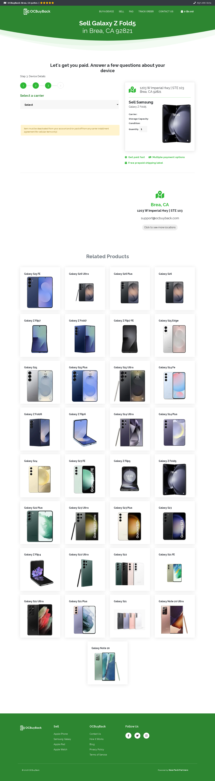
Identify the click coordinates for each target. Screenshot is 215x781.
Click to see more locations (160, 227)
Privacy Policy (97, 749)
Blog (92, 744)
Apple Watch (60, 749)
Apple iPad (59, 744)
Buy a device (106, 11)
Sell (121, 11)
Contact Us (166, 11)
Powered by (173, 770)
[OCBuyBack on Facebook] (128, 734)
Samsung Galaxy (62, 739)
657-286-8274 (203, 3)
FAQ (131, 11)
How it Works (97, 739)
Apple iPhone (61, 734)
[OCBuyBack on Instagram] (146, 734)
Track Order (146, 11)
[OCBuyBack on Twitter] (137, 734)
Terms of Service (98, 754)
